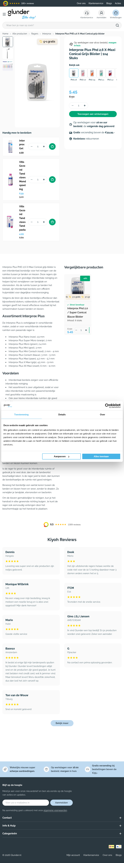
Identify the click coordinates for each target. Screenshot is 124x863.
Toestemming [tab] (21, 414)
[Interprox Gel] (10, 146)
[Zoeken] (117, 25)
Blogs (109, 3)
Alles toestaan (101, 456)
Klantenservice (96, 3)
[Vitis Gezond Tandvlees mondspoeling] (10, 179)
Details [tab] (62, 414)
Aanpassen (60, 456)
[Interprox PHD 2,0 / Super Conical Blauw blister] (77, 287)
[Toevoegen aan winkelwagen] (52, 146)
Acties (118, 3)
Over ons (81, 3)
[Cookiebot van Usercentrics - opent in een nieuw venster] (107, 405)
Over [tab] (102, 414)
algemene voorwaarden (55, 810)
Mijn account (73, 855)
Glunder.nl (16, 855)
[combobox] (62, 25)
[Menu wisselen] (4, 14)
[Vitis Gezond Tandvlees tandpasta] (10, 222)
